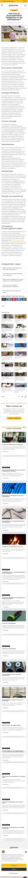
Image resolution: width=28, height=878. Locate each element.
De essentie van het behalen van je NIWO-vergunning (13, 828)
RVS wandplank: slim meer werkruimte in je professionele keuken (7, 369)
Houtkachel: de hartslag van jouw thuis (12, 546)
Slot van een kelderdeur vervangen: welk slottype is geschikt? (20, 330)
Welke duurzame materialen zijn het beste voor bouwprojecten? (14, 268)
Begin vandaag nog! (14, 406)
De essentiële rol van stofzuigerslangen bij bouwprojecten (13, 521)
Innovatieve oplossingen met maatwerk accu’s (12, 802)
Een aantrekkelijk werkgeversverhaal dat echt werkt (7, 378)
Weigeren (14, 869)
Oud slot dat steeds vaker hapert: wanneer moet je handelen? (6, 330)
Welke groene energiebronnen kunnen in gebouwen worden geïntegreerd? (14, 280)
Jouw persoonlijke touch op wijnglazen (12, 444)
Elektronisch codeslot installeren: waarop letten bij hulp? (6, 321)
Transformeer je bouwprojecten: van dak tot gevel (13, 777)
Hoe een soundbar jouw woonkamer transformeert (11, 675)
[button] (26, 852)
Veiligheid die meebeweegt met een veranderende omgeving (7, 340)
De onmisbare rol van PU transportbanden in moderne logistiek (14, 573)
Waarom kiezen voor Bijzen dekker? (11, 725)
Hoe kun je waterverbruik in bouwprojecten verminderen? (14, 285)
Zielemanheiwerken (18, 240)
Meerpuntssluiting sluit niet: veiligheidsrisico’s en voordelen (20, 321)
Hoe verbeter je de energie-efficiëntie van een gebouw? (14, 274)
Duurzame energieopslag (9, 623)
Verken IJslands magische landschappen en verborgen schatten (13, 598)
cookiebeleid (4, 861)
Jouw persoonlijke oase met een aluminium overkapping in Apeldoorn (13, 470)
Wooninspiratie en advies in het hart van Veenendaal (13, 700)
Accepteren (14, 865)
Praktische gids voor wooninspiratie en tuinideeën (19, 369)
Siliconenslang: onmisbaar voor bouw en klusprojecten (13, 496)
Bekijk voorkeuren (14, 873)
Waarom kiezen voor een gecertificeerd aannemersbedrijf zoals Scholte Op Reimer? (13, 751)
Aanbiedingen (14, 10)
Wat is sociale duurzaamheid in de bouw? (14, 291)
